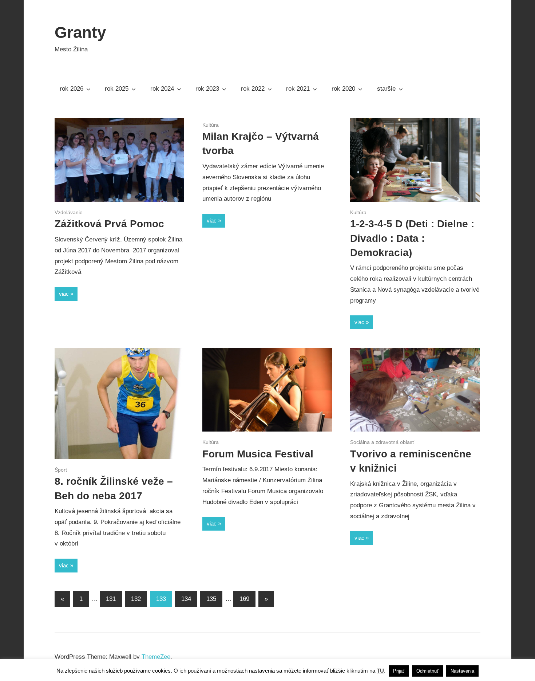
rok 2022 (253, 88)
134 (186, 598)
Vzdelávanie (69, 212)
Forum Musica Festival (257, 454)
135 (211, 598)
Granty (80, 32)
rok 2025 (116, 88)
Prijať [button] (398, 671)
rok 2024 (162, 88)
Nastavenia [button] (462, 671)
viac (64, 294)
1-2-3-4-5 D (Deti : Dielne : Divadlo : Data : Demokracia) (412, 238)
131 (111, 598)
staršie (386, 88)
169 (244, 598)
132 (136, 598)
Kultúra (210, 125)
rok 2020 (343, 88)
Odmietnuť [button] (427, 671)
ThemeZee (156, 656)
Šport (61, 470)
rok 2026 (71, 88)
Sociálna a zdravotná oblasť (382, 442)
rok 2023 (207, 88)
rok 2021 (298, 88)
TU (380, 671)
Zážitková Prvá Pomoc (109, 223)
